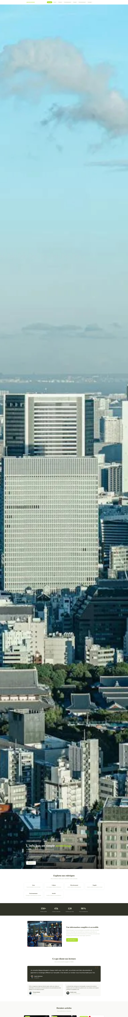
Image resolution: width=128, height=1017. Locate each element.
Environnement (82, 2)
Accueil (49, 2)
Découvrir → (31, 863)
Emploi (74, 2)
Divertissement (67, 2)
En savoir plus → (72, 939)
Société (89, 2)
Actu (55, 2)
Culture (60, 2)
